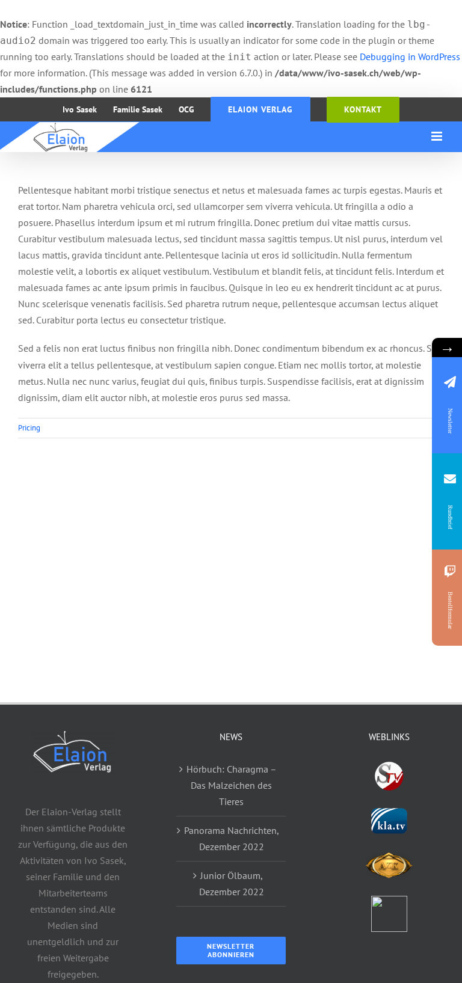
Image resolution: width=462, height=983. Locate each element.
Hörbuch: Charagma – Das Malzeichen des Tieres (231, 785)
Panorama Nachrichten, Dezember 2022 (231, 838)
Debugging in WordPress (410, 57)
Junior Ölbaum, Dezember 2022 (231, 883)
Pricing (29, 428)
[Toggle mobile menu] (437, 136)
